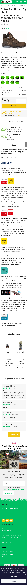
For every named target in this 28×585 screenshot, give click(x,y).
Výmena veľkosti (6, 530)
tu (24, 572)
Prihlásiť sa (8, 493)
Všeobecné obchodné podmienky (11, 535)
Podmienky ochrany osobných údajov (12, 540)
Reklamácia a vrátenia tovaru (10, 537)
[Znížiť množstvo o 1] (17, 101)
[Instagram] (7, 520)
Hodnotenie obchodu (14, 379)
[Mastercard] (14, 566)
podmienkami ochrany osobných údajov (14, 489)
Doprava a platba (7, 533)
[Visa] (21, 566)
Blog (3, 556)
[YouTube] (11, 520)
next (26, 348)
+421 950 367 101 (10, 516)
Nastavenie (13, 576)
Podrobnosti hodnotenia (8, 26)
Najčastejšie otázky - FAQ (9, 551)
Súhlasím (13, 581)
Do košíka (14, 106)
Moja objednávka (7, 542)
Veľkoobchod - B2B (7, 554)
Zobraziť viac (14, 434)
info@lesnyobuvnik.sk (11, 508)
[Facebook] (3, 520)
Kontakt (4, 528)
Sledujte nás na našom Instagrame (14, 447)
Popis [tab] (14, 144)
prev (1, 348)
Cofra (7, 28)
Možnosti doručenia (6, 92)
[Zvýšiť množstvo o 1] (25, 101)
